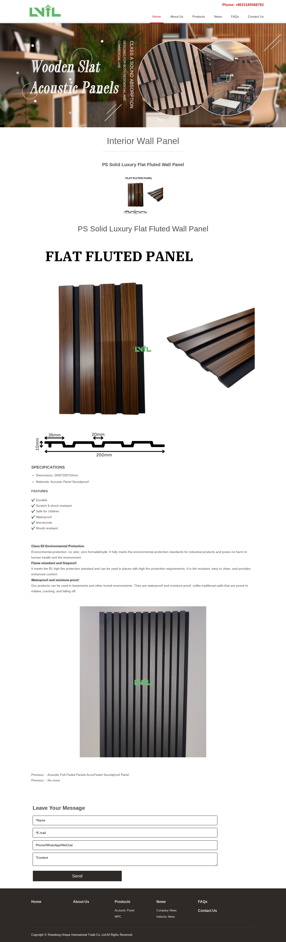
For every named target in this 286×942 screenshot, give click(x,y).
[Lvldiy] (45, 10)
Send (77, 876)
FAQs (202, 902)
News (161, 902)
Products (122, 902)
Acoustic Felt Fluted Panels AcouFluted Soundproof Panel (88, 775)
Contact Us (207, 911)
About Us (81, 902)
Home (36, 902)
